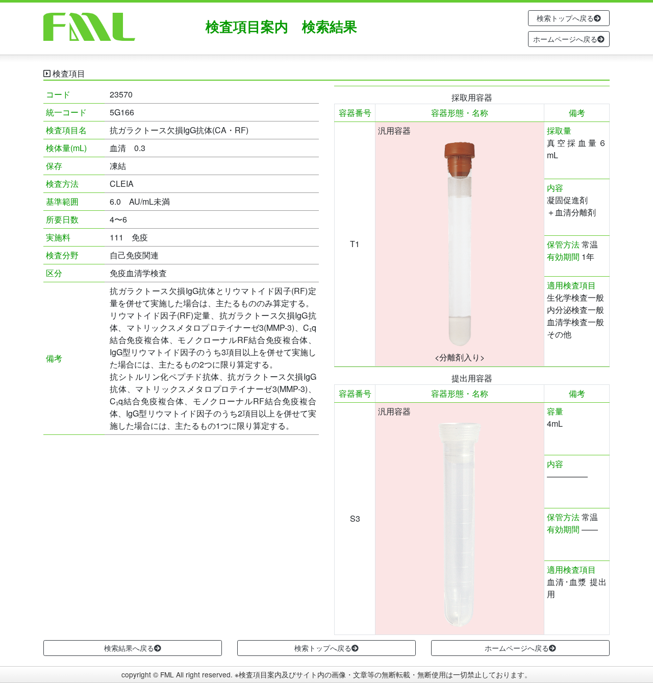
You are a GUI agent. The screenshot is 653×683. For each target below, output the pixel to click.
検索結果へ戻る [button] (129, 648)
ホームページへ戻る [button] (565, 39)
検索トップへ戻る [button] (565, 18)
